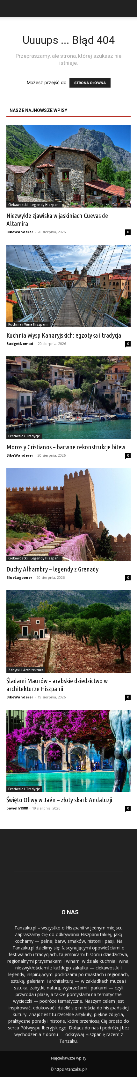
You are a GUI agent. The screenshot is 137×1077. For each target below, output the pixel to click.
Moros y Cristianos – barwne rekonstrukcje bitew (65, 447)
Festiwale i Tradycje (24, 436)
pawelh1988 (17, 808)
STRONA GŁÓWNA (90, 83)
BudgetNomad (19, 343)
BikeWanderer (19, 231)
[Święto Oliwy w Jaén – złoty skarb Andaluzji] (68, 751)
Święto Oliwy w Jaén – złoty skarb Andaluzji (59, 799)
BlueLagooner (19, 577)
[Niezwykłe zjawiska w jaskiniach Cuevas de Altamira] (68, 166)
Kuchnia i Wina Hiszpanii (28, 324)
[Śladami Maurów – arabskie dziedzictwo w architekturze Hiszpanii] (68, 631)
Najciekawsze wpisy (68, 1058)
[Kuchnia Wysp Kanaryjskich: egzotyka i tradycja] (68, 286)
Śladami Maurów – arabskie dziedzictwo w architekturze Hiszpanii (57, 684)
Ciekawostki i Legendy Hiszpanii (34, 204)
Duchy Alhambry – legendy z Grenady (52, 569)
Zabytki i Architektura (25, 670)
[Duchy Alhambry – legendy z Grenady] (68, 514)
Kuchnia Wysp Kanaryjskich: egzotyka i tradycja (63, 335)
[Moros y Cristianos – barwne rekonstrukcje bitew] (68, 397)
